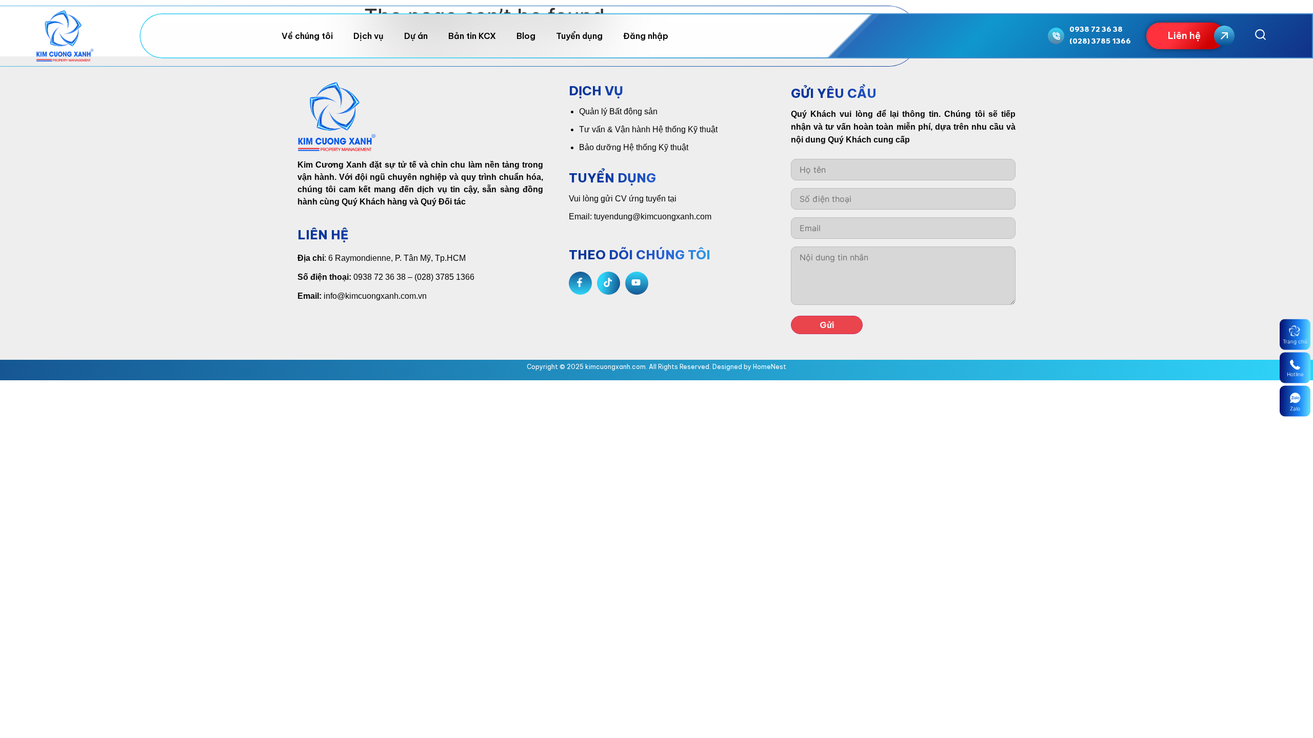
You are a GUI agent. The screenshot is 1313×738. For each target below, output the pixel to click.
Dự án (416, 36)
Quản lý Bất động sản (618, 111)
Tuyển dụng (579, 36)
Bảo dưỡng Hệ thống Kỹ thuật (633, 147)
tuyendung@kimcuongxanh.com (652, 216)
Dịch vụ (368, 36)
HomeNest (769, 367)
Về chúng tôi (307, 36)
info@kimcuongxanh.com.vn (375, 296)
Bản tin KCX (472, 36)
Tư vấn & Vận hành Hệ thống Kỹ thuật (648, 129)
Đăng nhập (645, 36)
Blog (525, 36)
